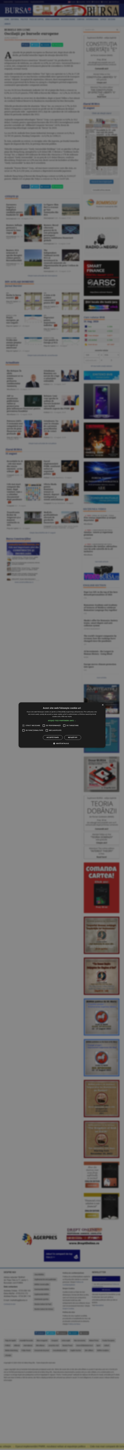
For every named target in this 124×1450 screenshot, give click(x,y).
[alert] (62, 725)
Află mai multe (66, 717)
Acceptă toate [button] (53, 737)
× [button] (103, 705)
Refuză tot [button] (72, 737)
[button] (62, 721)
